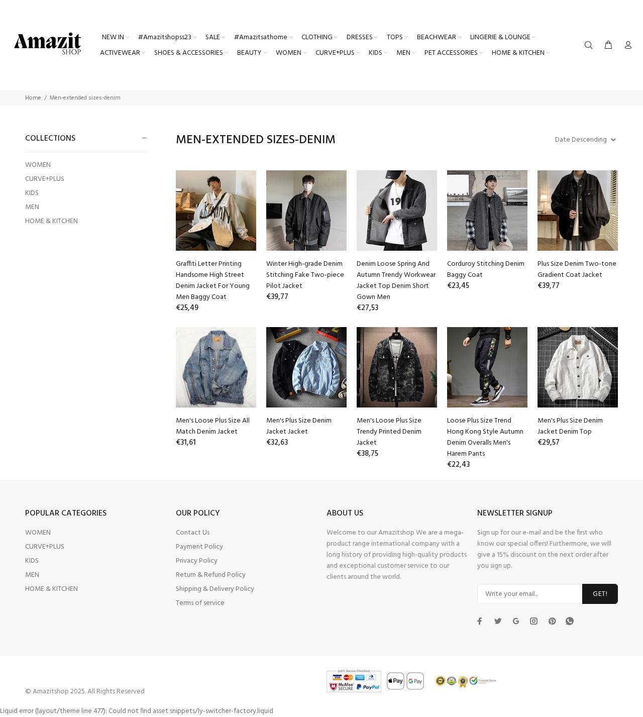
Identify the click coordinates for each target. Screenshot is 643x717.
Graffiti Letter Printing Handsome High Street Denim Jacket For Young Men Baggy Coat (213, 280)
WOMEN (38, 165)
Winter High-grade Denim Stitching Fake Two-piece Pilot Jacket (305, 275)
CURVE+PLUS (44, 179)
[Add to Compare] (239, 215)
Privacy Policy (197, 561)
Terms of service (200, 603)
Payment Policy (199, 547)
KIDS (32, 193)
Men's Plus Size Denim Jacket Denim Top (570, 426)
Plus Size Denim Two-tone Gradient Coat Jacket (577, 269)
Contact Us (192, 533)
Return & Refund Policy (211, 575)
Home (33, 98)
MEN (32, 207)
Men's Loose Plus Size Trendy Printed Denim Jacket (389, 432)
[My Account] (626, 45)
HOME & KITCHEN (51, 221)
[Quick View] (239, 186)
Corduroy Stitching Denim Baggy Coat (485, 269)
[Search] (591, 45)
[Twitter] (479, 621)
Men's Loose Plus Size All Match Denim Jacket (213, 426)
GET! (600, 594)
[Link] (570, 620)
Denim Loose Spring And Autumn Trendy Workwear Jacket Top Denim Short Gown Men (396, 280)
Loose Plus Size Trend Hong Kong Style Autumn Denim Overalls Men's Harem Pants (485, 437)
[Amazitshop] (47, 44)
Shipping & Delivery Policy (215, 589)
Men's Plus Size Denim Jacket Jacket (299, 426)
